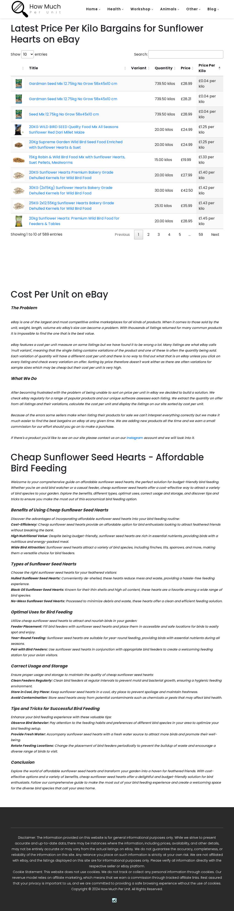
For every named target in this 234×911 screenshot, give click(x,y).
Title (33, 68)
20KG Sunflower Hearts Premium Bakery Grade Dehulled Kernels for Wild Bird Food (71, 175)
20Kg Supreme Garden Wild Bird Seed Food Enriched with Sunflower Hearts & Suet (75, 144)
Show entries (29, 54)
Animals (168, 9)
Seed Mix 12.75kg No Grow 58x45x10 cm (64, 114)
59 (201, 234)
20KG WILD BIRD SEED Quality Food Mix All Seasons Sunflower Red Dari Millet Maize (73, 129)
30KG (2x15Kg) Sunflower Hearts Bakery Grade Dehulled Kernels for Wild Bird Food (70, 190)
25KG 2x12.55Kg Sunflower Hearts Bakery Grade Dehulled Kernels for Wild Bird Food (71, 205)
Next (215, 234)
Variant (138, 68)
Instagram (134, 437)
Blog (211, 9)
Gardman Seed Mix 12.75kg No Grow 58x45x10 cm (73, 83)
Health (114, 9)
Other (192, 9)
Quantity (164, 68)
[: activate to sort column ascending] (19, 68)
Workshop (140, 9)
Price (185, 68)
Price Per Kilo (207, 68)
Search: (141, 54)
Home (92, 9)
